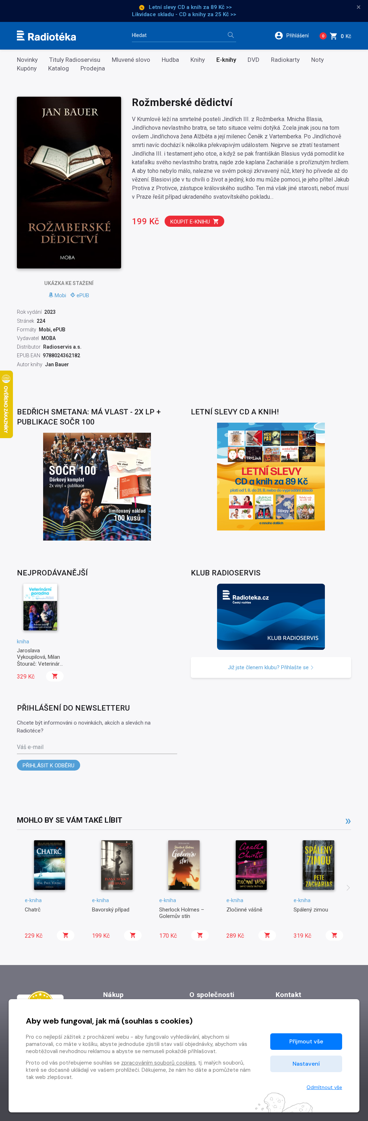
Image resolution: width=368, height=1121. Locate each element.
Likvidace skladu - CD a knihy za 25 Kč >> (184, 14)
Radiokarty (285, 60)
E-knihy (226, 60)
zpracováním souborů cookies (158, 1062)
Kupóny (27, 68)
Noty (317, 60)
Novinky (27, 60)
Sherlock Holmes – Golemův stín (181, 912)
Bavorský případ (110, 909)
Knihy (197, 60)
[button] (294, 35)
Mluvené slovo (131, 60)
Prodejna (92, 68)
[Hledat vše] (230, 35)
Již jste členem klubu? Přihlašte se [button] (269, 667)
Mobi (60, 295)
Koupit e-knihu (190, 222)
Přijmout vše (306, 1041)
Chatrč (33, 909)
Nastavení (306, 1063)
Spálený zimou (311, 909)
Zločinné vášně (244, 909)
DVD (253, 60)
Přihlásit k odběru (48, 765)
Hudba (170, 60)
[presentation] (348, 888)
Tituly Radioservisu (74, 60)
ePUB (83, 295)
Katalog (58, 68)
